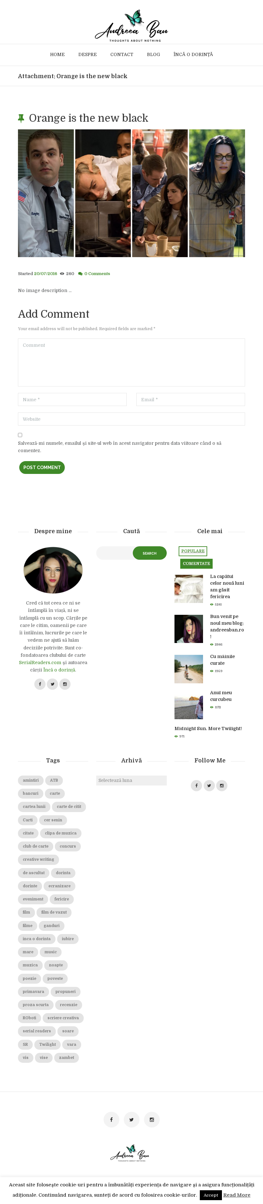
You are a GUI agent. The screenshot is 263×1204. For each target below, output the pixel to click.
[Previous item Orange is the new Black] (75, 193)
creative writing (38, 859)
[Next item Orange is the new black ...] (188, 193)
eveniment (33, 899)
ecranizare (59, 886)
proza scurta (36, 1005)
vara (71, 1044)
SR (25, 1044)
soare (68, 1031)
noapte (56, 965)
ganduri (52, 925)
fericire (62, 899)
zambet (66, 1057)
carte (55, 793)
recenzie (68, 1005)
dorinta (63, 873)
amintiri (31, 780)
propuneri (65, 991)
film (26, 912)
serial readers (37, 1031)
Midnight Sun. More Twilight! (208, 728)
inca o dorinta (37, 939)
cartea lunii (34, 806)
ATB (54, 780)
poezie (29, 978)
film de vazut (54, 912)
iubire (68, 939)
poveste (55, 978)
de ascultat (34, 873)
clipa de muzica (61, 833)
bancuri (30, 793)
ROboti (29, 1018)
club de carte (35, 846)
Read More (236, 1195)
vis (26, 1057)
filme (27, 925)
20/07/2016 (45, 274)
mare (28, 952)
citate (28, 833)
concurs (68, 846)
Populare (193, 551)
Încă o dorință (59, 669)
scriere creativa (63, 1018)
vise (44, 1057)
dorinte (30, 886)
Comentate (196, 563)
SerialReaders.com (40, 662)
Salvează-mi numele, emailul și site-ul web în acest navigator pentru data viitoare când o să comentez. (119, 447)
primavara (33, 991)
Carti (28, 820)
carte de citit (69, 806)
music (51, 952)
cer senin (53, 820)
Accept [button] (211, 1195)
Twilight (47, 1044)
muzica (30, 965)
